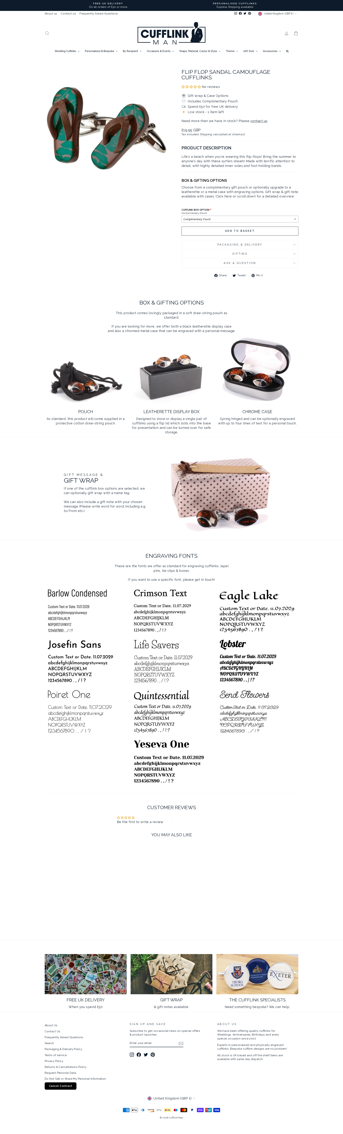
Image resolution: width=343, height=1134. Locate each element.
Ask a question (240, 262)
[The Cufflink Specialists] (257, 974)
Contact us (68, 13)
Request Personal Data (60, 1072)
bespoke (259, 1007)
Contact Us (52, 1031)
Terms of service (56, 1055)
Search (49, 1043)
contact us (258, 121)
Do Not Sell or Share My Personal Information (75, 1078)
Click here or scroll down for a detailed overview (255, 196)
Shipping (206, 134)
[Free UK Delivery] (86, 974)
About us (51, 13)
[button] (192, 87)
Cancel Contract (60, 1086)
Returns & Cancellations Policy (66, 1067)
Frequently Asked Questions (98, 13)
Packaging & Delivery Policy (63, 1049)
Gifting (240, 253)
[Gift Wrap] (172, 974)
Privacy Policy (54, 1061)
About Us (51, 1025)
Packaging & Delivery (239, 244)
